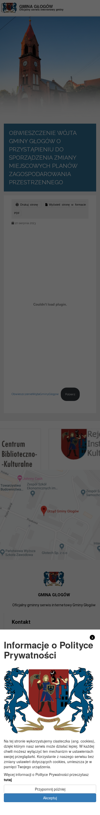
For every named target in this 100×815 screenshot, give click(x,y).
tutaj (8, 779)
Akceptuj (50, 797)
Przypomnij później (50, 789)
